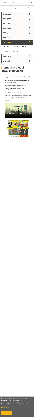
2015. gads (7, 61)
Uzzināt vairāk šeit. (5, 407)
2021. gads (7, 23)
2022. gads (7, 19)
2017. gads (23, 8)
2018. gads (7, 37)
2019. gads (7, 33)
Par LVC (9, 8)
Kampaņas (16, 8)
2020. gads (7, 28)
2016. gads (7, 56)
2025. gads (7, 14)
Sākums (3, 8)
